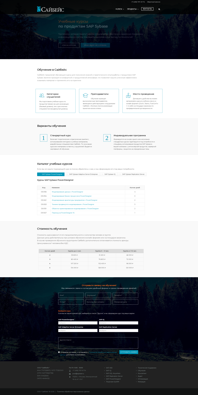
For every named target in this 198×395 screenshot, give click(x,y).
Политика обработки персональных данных (73, 392)
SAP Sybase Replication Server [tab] (133, 174)
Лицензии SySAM (112, 382)
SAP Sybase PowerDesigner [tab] (52, 174)
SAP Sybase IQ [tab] (109, 174)
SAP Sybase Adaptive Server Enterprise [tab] (83, 174)
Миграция (141, 382)
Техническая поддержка (147, 368)
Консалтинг (142, 373)
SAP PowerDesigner (66, 320)
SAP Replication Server (108, 327)
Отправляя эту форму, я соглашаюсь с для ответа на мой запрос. (88, 353)
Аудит (140, 376)
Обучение (142, 371)
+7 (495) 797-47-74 (138, 2)
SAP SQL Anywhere (113, 373)
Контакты (147, 9)
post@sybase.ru (78, 374)
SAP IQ (101, 320)
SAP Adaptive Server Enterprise (70, 327)
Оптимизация (143, 379)
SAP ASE (109, 368)
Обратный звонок (153, 2)
